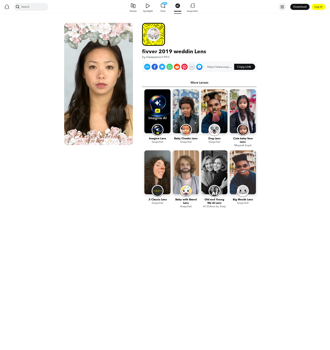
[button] (147, 67)
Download (300, 7)
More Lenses (199, 83)
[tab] (199, 82)
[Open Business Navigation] (282, 7)
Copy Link (244, 67)
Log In (318, 7)
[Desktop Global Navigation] (7, 7)
